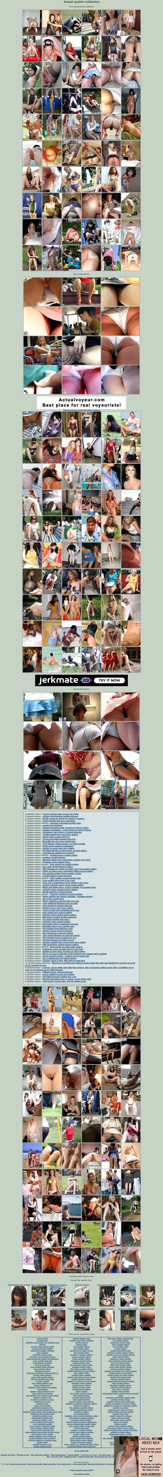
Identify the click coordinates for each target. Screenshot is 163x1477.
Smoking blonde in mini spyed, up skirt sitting (65, 851)
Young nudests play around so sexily (60, 814)
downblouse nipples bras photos (58, 853)
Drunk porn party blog (18, 1464)
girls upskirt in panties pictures (57, 906)
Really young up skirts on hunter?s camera (63, 819)
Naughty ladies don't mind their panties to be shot (67, 860)
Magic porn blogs (50, 1464)
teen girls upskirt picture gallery (58, 867)
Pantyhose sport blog (34, 1464)
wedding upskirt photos (54, 858)
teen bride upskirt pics (53, 899)
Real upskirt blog (58, 1455)
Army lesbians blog (79, 1464)
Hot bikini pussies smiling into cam (59, 977)
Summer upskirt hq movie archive (66, 894)
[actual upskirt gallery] (130, 113)
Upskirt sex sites (8, 1455)
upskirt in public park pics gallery (58, 848)
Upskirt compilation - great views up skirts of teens (67, 830)
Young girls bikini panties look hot (59, 839)
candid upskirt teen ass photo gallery (60, 835)
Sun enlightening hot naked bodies (59, 958)
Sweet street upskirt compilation (58, 846)
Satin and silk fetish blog (96, 1464)
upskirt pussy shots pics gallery (58, 908)
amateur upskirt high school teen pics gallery (64, 942)
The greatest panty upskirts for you (59, 938)
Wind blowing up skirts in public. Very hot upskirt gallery (70, 869)
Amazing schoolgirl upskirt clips (65, 823)
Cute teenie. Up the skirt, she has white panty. (64, 981)
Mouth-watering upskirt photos (57, 892)
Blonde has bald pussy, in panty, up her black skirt (67, 979)
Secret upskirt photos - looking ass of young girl (66, 956)
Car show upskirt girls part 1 (56, 919)
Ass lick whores (112, 1464)
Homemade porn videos (89, 1455)
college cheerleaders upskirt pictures (60, 816)
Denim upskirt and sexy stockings (59, 821)
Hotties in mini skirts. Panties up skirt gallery (64, 952)
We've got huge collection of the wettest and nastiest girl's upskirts (75, 954)
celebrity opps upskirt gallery (57, 922)
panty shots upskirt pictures (56, 837)
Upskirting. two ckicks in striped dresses (62, 832)
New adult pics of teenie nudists (58, 933)
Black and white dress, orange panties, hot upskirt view (69, 887)
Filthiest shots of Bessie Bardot (58, 972)
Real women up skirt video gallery (66, 947)
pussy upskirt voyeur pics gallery (59, 974)
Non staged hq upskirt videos (64, 864)
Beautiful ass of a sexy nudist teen (59, 841)
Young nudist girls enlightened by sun (61, 910)
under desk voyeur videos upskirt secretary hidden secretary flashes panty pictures (81, 1392)
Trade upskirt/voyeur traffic (81, 1470)
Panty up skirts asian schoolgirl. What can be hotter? (68, 871)
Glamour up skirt (70, 1457)
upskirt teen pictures (52, 825)
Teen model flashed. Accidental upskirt (61, 935)
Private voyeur (23, 1455)
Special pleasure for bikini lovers (58, 940)
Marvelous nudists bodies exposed (59, 917)
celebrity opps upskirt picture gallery (60, 890)
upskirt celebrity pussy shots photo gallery (63, 885)
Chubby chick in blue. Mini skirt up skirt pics (64, 961)
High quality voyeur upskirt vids (65, 878)
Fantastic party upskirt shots (56, 862)
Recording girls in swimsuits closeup (60, 924)
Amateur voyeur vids (85, 1457)
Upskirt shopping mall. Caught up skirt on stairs (66, 828)
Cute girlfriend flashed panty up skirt (60, 903)
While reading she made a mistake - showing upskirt (68, 896)
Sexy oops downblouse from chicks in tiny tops (65, 883)
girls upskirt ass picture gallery (57, 913)
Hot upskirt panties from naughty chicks (62, 874)
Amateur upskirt (73, 1455)
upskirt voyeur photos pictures (57, 931)
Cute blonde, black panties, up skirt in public (64, 844)
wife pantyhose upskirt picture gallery (61, 945)
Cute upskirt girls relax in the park (59, 880)
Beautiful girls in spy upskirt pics (58, 926)
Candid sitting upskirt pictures (57, 876)
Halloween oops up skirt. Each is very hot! (63, 949)
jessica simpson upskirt (121, 1391)
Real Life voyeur (57, 1457)
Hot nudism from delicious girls (58, 929)
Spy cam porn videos (40, 1455)
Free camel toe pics (64, 1464)
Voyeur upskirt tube (81, 1451)
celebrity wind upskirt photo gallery (59, 915)
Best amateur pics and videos (105, 1457)
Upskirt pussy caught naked (63, 855)
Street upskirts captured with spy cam (61, 901)
